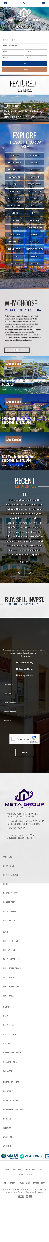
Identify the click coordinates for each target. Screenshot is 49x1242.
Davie (14, 184)
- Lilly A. (24, 562)
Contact (20, 1175)
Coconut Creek (14, 170)
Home (8, 1169)
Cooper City (34, 170)
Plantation (34, 242)
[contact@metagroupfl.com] (5, 3)
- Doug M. (24, 557)
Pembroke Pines (14, 242)
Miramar (14, 227)
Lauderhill (34, 206)
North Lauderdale (34, 227)
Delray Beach (14, 191)
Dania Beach (34, 177)
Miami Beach (14, 220)
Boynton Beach (14, 162)
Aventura (14, 155)
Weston (34, 263)
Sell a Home (30, 1169)
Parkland (34, 235)
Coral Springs (14, 177)
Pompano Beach (14, 249)
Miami (34, 213)
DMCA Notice (9, 1183)
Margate (14, 213)
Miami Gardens (34, 220)
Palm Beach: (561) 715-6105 (23, 824)
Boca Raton (34, 155)
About (40, 1169)
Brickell (34, 162)
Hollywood (34, 199)
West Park (14, 263)
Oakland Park (14, 235)
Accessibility (39, 1183)
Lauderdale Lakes (14, 206)
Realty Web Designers (34, 1192)
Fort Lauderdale (34, 191)
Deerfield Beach (34, 184)
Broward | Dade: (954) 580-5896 (25, 821)
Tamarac (34, 256)
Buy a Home (17, 1169)
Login (29, 1175)
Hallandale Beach (14, 199)
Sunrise (15, 256)
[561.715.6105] (24, 3)
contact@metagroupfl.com (22, 816)
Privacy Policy (24, 1183)
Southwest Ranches (34, 249)
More (17, 350)
